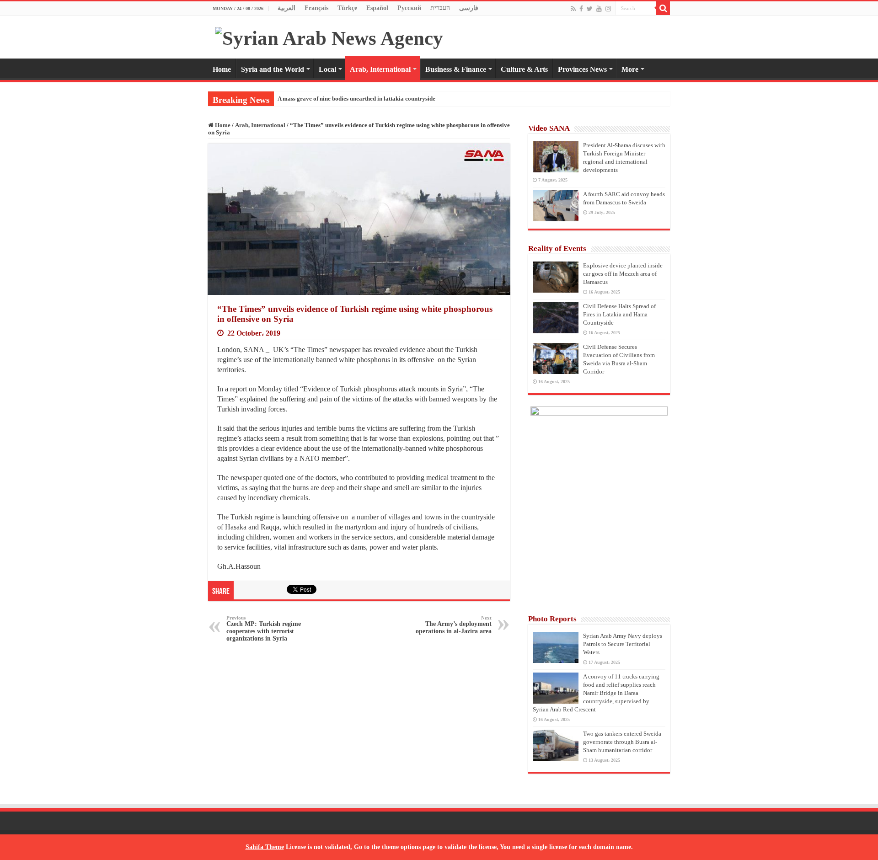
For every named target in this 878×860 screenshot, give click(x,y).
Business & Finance (455, 69)
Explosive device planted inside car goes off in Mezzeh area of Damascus (623, 273)
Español (377, 8)
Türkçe (347, 8)
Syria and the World (272, 69)
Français (316, 8)
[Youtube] (599, 8)
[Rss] (573, 8)
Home (222, 69)
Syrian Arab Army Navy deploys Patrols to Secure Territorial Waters (622, 644)
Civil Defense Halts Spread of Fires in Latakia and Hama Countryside (619, 314)
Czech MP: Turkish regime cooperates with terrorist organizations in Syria (263, 628)
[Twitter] (590, 8)
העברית (440, 8)
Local (327, 69)
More (629, 69)
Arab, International (380, 69)
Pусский (409, 8)
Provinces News (582, 69)
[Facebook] (581, 8)
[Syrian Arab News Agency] (329, 36)
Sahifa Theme (265, 847)
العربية (286, 8)
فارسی (468, 8)
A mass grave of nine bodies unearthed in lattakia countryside (356, 98)
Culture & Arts (524, 69)
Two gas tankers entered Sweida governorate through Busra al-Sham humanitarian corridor (622, 741)
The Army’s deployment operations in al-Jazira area (454, 625)
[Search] (663, 8)
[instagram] (608, 8)
